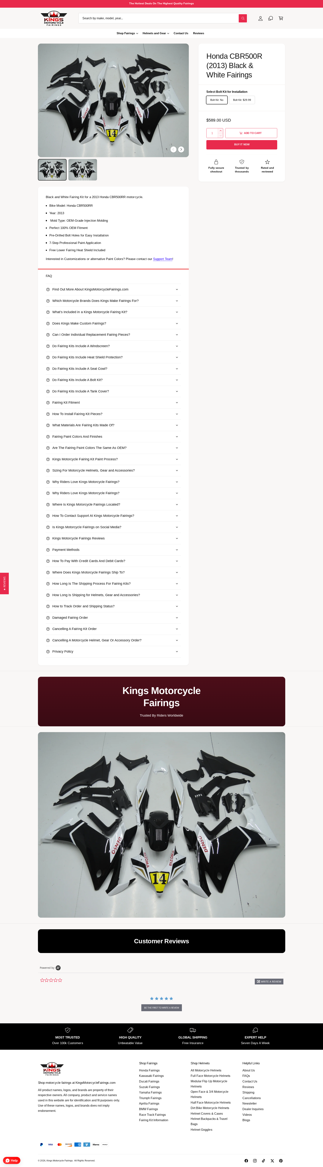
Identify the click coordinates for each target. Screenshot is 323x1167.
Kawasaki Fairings (151, 1075)
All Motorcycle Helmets (206, 1070)
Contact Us (249, 1081)
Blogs (246, 1120)
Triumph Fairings (150, 1098)
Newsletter (249, 1103)
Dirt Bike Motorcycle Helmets (210, 1108)
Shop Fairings (126, 33)
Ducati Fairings (149, 1081)
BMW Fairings (148, 1109)
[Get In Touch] (271, 18)
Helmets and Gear (154, 33)
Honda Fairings (149, 1070)
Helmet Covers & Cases (207, 1113)
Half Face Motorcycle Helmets (210, 1102)
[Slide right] (181, 149)
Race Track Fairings (152, 1114)
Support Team (162, 259)
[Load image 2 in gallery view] (82, 170)
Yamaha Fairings (150, 1092)
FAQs (246, 1075)
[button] (281, 18)
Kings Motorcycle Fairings (60, 1160)
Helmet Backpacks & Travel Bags (209, 1121)
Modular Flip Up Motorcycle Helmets (209, 1084)
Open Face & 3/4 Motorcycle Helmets (209, 1094)
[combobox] (163, 18)
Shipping (248, 1092)
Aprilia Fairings (149, 1103)
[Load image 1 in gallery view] (52, 170)
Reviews (248, 1087)
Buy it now (242, 144)
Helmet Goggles (201, 1129)
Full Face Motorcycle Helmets (210, 1075)
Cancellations (251, 1098)
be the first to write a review (161, 1007)
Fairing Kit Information (153, 1120)
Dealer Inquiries (253, 1109)
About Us (248, 1070)
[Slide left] (173, 149)
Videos (247, 1114)
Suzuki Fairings (149, 1087)
